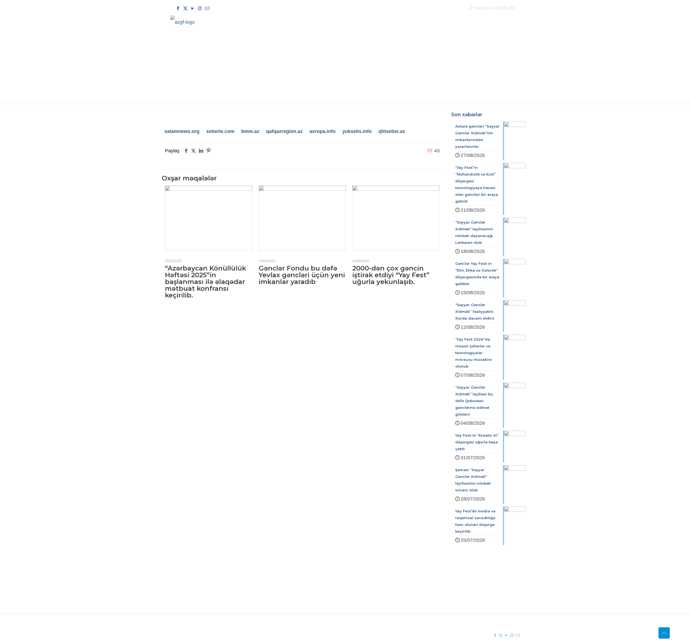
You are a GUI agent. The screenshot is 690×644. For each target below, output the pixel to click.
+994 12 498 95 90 (494, 8)
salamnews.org (181, 131)
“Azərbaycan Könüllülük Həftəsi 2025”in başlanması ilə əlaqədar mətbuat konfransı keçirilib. (205, 281)
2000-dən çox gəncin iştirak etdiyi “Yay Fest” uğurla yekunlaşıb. (390, 275)
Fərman (273, 581)
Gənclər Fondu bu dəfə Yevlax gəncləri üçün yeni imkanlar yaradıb (302, 275)
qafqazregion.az (284, 131)
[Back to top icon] (664, 633)
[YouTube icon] (192, 8)
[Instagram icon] (200, 8)
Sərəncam (276, 590)
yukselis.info (357, 131)
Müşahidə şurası (375, 581)
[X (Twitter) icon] (185, 8)
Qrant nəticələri (373, 590)
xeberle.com (220, 131)
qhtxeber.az (391, 131)
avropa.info (322, 131)
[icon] (207, 8)
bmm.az (250, 131)
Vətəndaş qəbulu (375, 600)
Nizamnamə (278, 600)
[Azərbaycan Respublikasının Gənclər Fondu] (182, 22)
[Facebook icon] (178, 8)
